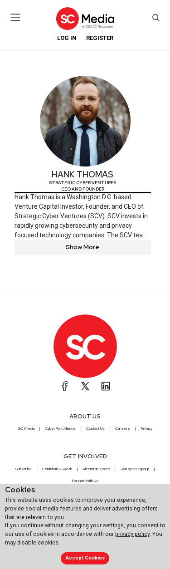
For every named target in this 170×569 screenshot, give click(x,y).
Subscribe (23, 468)
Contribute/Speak (57, 468)
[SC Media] (85, 18)
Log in (67, 37)
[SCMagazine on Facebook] (64, 386)
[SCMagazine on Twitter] (85, 386)
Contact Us (95, 428)
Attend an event (96, 468)
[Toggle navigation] (15, 17)
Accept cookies (85, 558)
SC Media (26, 428)
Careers (122, 428)
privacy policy (132, 533)
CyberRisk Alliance (60, 428)
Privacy (146, 428)
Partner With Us (85, 480)
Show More (82, 247)
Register (99, 37)
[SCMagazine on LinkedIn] (105, 386)
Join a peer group (134, 468)
